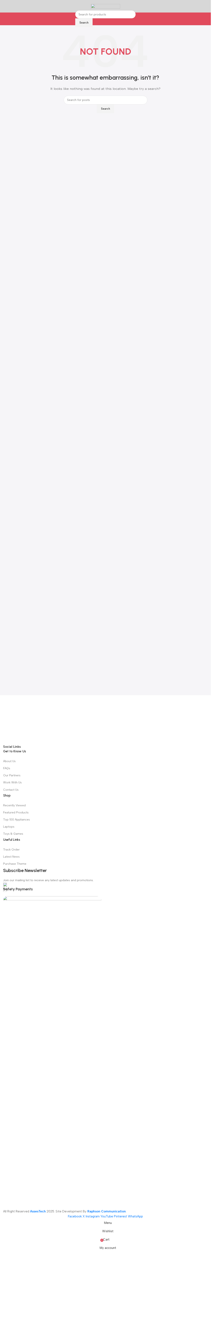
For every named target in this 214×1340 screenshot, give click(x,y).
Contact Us (11, 1053)
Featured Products (16, 1076)
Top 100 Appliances (16, 1083)
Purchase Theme (14, 1127)
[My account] (206, 6)
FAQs (6, 1032)
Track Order (11, 1113)
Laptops (8, 1090)
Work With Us (12, 1046)
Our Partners (11, 1039)
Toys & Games (13, 1097)
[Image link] (105, 851)
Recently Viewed (14, 1069)
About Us (9, 1025)
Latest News (11, 1120)
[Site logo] (105, 6)
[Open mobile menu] (5, 6)
